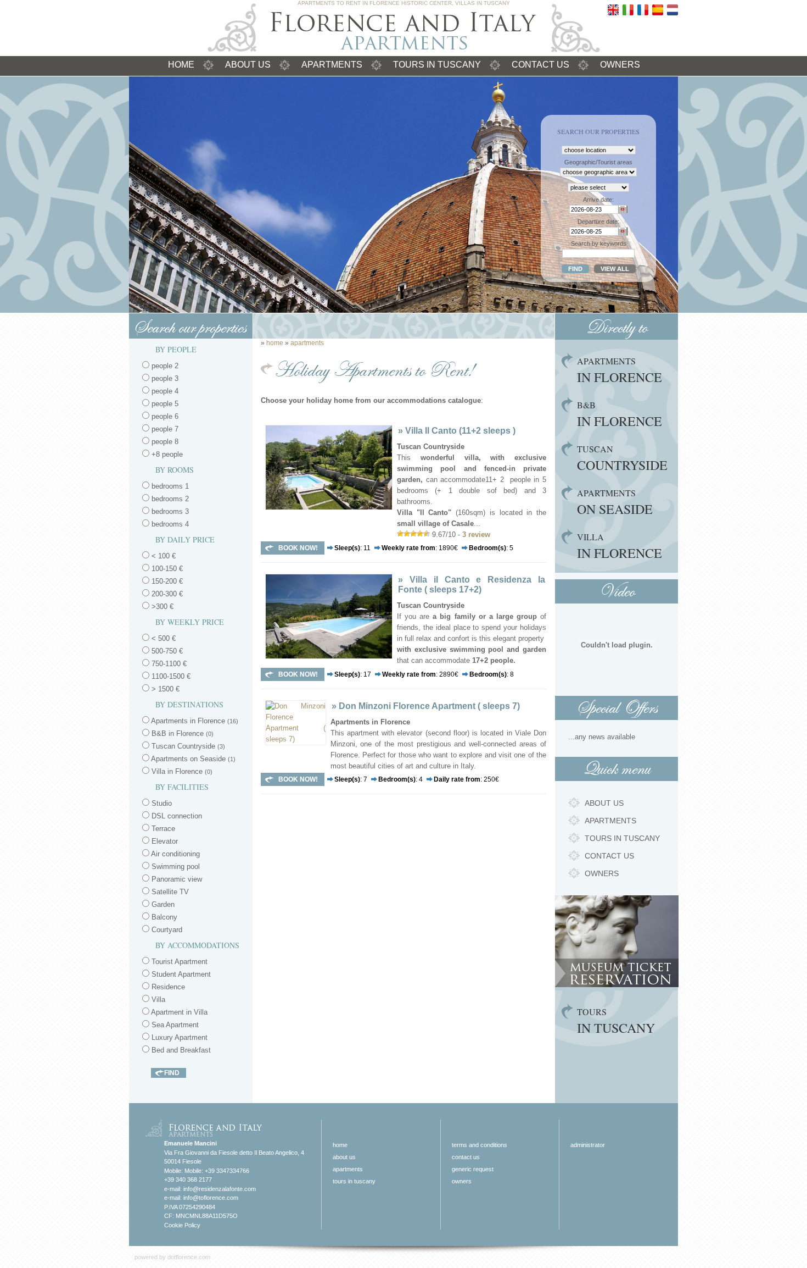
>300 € (161, 606)
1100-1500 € (169, 676)
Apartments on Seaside (193, 759)
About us (248, 64)
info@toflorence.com (210, 1197)
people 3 (163, 378)
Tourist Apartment (178, 961)
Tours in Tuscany (437, 64)
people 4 (163, 391)
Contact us (540, 64)
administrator (587, 1145)
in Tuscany (616, 1021)
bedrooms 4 (170, 524)
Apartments (331, 64)
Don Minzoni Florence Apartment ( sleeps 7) (429, 706)
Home (181, 64)
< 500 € (162, 638)
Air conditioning (174, 854)
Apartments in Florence (194, 721)
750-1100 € (168, 664)
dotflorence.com (188, 1257)
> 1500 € (164, 689)
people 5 (163, 404)
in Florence (619, 370)
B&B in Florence (183, 733)
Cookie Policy (182, 1225)
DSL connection (175, 816)
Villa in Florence (182, 771)
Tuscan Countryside (188, 746)
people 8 (163, 442)
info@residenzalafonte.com (219, 1189)
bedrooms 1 (170, 486)
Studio (160, 803)
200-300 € (166, 594)
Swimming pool (174, 866)
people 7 (163, 429)
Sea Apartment (174, 1025)
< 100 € (162, 556)
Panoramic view (175, 879)
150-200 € (166, 581)
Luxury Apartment (178, 1037)
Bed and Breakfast (180, 1050)
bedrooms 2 (170, 499)
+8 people (166, 454)
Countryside (622, 458)
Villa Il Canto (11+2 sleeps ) (460, 430)
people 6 (163, 416)
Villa (157, 999)
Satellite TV (169, 892)
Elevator (163, 841)
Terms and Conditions (479, 1145)
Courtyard (165, 930)
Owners (620, 64)
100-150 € (166, 568)
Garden (162, 904)
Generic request (473, 1169)
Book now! (298, 548)
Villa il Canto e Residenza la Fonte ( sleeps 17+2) (471, 584)
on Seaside (615, 502)
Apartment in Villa (178, 1012)
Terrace (162, 828)
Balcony (163, 917)
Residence (167, 987)
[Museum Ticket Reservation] (617, 985)
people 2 (163, 366)
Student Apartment (180, 974)
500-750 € (166, 651)
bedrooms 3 (170, 511)
